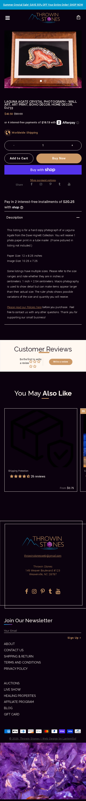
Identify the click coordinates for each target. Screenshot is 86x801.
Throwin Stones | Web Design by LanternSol (48, 739)
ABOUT (9, 644)
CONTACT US (14, 650)
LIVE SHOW (12, 689)
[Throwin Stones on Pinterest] (50, 184)
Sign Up (73, 638)
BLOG (8, 708)
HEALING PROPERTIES (20, 695)
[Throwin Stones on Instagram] (41, 184)
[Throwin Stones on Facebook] (32, 184)
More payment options (43, 180)
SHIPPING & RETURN (18, 656)
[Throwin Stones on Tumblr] (60, 184)
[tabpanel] (43, 59)
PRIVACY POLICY (16, 668)
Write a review (60, 361)
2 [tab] (46, 82)
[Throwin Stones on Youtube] (69, 184)
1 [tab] (42, 82)
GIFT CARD (11, 714)
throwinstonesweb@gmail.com (42, 556)
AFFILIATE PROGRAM (19, 702)
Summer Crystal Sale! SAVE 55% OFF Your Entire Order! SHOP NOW (43, 5)
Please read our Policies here (24, 307)
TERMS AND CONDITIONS (22, 662)
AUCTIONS (12, 683)
